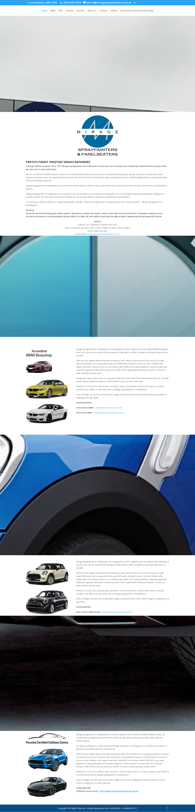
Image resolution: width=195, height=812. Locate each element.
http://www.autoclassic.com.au (109, 407)
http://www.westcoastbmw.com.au (109, 412)
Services (80, 11)
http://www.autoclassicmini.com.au (117, 612)
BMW (53, 11)
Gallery (113, 11)
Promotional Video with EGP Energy (136, 11)
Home (44, 11)
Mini (61, 11)
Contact (103, 11)
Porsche (69, 11)
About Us (92, 11)
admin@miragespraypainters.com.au (104, 234)
